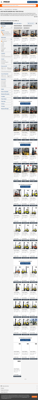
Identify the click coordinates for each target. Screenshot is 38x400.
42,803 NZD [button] (16, 357)
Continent (3, 53)
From (2, 75)
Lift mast (2, 103)
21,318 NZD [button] (16, 61)
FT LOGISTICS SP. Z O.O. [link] (33, 334)
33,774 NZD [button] (32, 138)
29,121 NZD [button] (24, 357)
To (7, 75)
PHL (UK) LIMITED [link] (25, 205)
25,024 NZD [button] (32, 203)
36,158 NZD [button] (32, 357)
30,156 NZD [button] (24, 280)
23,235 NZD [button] (16, 96)
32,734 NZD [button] (24, 203)
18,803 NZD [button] (16, 120)
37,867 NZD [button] (32, 221)
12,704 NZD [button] (16, 374)
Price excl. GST (4, 66)
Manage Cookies (24, 397)
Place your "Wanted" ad (25, 103)
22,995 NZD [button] (32, 61)
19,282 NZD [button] (24, 78)
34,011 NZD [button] (32, 280)
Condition (3, 96)
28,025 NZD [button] (16, 203)
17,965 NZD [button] (24, 138)
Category (3, 30)
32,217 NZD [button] (24, 61)
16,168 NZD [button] (16, 138)
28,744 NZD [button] (16, 179)
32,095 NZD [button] (16, 238)
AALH (17, 45)
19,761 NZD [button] (16, 78)
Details (2, 89)
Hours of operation (4, 91)
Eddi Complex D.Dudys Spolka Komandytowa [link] (20, 376)
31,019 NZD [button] (32, 96)
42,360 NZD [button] (24, 238)
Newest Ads (3, 79)
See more (36, 16)
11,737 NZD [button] (32, 120)
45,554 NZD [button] (32, 297)
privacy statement (4, 398)
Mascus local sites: (5, 386)
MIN (1, 67)
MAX (7, 67)
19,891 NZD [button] (16, 256)
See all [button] (2, 50)
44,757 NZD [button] (32, 332)
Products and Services (4, 390)
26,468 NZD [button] (32, 78)
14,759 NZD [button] (16, 280)
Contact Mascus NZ (4, 392)
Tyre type (3, 106)
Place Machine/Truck (33, 2)
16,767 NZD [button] (24, 120)
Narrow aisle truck (8, 9)
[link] (17, 33)
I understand (34, 396)
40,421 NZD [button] (24, 315)
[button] (6, 23)
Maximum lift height (5, 108)
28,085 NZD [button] (24, 179)
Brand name (3, 37)
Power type (3, 101)
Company (2, 388)
